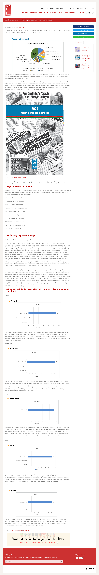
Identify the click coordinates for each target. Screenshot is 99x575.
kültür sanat (53, 12)
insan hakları (33, 12)
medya (46, 12)
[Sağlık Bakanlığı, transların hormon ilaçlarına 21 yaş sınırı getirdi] (77, 66)
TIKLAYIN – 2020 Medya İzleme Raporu (15, 177)
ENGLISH (72, 8)
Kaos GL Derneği (50, 8)
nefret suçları (26, 530)
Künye (42, 8)
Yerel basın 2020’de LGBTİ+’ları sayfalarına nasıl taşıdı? (86, 49)
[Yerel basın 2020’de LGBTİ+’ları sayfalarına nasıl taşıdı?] (77, 49)
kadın (40, 12)
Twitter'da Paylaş (84, 30)
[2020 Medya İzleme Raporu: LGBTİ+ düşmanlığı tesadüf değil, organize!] (77, 57)
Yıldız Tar (21, 27)
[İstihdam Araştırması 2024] (38, 539)
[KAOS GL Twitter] (89, 12)
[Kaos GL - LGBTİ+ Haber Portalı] (8, 10)
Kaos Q (66, 8)
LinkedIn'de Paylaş (84, 33)
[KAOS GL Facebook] (87, 12)
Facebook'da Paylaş (84, 26)
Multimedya (81, 12)
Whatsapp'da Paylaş (84, 37)
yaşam (60, 12)
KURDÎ (77, 8)
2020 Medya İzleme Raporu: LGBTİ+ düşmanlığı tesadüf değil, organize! (86, 58)
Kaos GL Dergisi (59, 8)
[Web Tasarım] (90, 569)
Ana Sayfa (25, 12)
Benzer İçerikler (78, 42)
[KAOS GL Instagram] (92, 12)
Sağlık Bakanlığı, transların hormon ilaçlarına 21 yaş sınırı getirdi (86, 66)
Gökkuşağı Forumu (70, 12)
